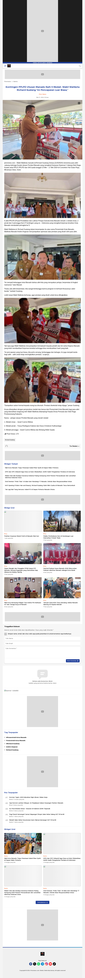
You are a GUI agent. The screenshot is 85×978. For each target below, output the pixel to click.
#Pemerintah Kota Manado (16, 737)
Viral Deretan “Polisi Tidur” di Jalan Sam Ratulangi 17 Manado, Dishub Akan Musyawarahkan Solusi (38, 481)
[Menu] (5, 65)
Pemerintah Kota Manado (15, 740)
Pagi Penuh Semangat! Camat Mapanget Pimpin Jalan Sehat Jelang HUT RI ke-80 (36, 814)
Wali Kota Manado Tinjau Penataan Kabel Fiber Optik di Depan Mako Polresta (31, 468)
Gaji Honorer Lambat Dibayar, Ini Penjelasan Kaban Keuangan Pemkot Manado (36, 803)
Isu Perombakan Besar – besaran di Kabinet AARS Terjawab (29, 808)
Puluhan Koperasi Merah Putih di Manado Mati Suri (21, 536)
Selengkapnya (41, 902)
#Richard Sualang (12, 743)
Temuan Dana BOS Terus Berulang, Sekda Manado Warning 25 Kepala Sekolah (60, 603)
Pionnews (7, 81)
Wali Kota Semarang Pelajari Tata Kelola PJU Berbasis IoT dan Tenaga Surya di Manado (22, 603)
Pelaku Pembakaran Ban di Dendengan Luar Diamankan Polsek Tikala (58, 537)
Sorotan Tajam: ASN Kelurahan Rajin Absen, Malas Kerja (28, 797)
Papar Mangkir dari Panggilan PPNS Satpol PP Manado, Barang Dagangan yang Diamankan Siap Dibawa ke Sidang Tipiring (21, 570)
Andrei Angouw (12, 747)
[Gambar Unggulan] (42, 159)
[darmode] (80, 65)
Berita (15, 81)
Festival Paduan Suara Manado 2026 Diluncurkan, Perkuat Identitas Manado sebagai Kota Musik (60, 569)
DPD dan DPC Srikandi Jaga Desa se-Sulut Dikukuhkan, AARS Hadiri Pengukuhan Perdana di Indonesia (40, 472)
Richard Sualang (10, 440)
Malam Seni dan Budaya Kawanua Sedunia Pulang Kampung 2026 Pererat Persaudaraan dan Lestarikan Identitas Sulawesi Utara (40, 476)
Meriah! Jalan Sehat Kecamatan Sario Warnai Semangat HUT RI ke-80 (32, 820)
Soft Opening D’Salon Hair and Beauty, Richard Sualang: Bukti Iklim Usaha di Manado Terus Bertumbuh (40, 485)
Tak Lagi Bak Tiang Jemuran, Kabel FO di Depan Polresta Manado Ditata (30, 489)
